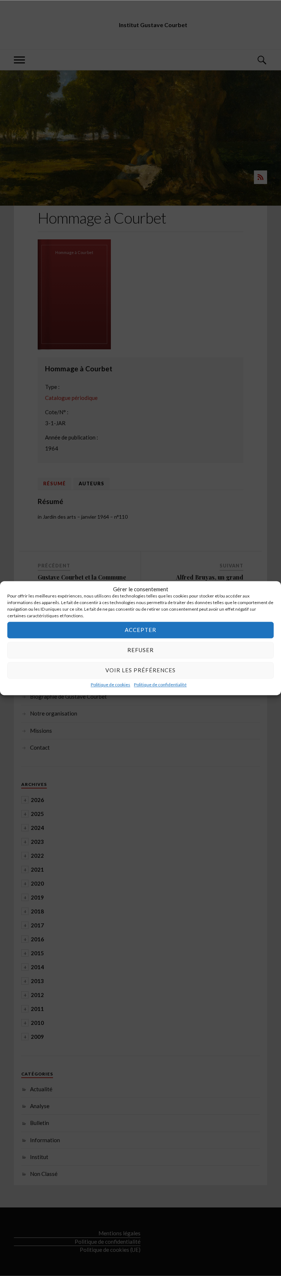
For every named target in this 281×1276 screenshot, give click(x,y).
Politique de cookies (110, 684)
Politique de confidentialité (160, 684)
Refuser (140, 650)
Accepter (140, 629)
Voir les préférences (140, 670)
